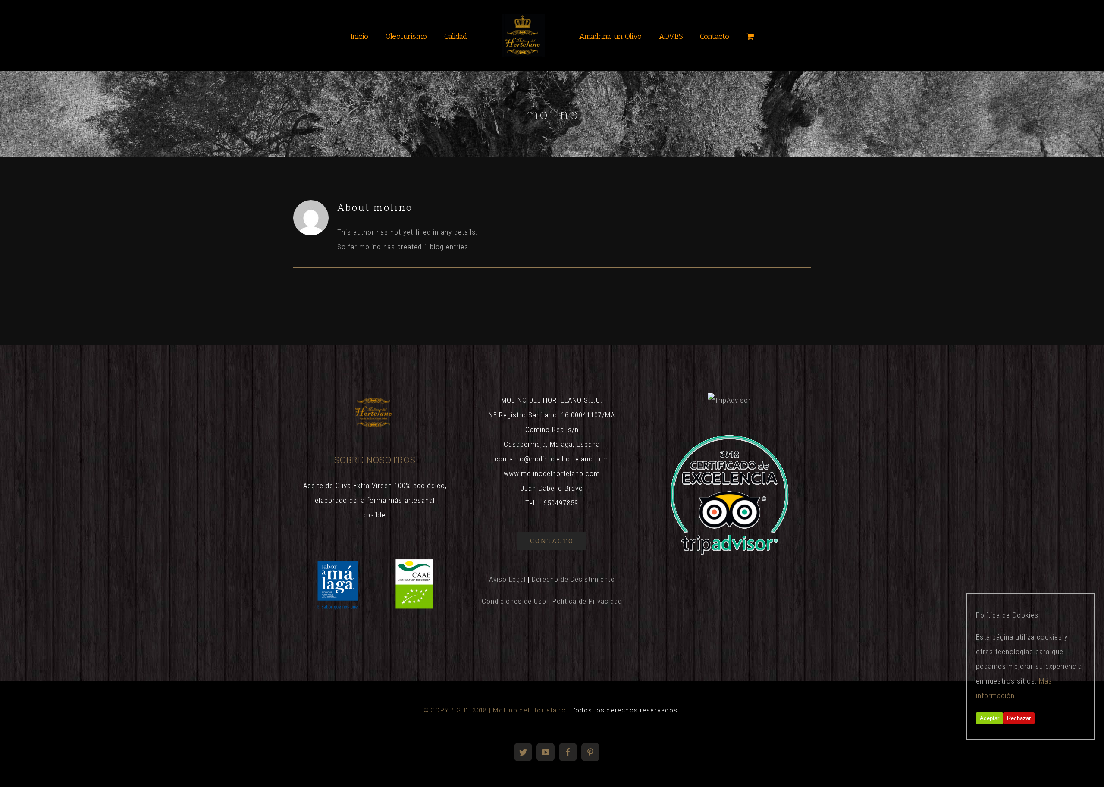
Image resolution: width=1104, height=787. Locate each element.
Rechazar (1019, 718)
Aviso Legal (507, 579)
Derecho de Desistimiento (573, 579)
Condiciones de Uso (514, 601)
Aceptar (989, 718)
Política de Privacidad (587, 601)
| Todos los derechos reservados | (623, 710)
